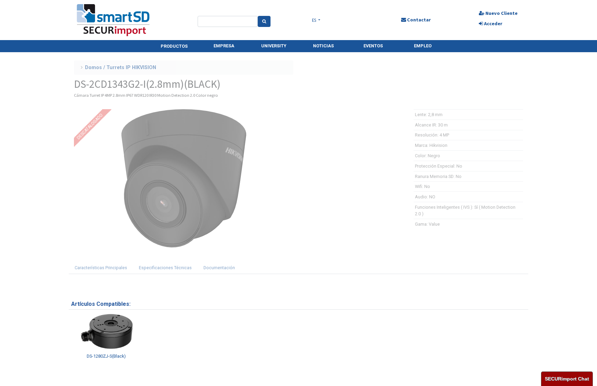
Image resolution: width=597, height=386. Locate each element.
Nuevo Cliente (501, 13)
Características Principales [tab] (101, 267)
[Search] (264, 21)
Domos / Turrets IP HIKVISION (120, 67)
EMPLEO (423, 45)
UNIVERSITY (273, 45)
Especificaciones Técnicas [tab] (165, 267)
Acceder (492, 23)
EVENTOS (373, 45)
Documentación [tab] (219, 267)
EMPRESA (224, 45)
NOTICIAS (323, 45)
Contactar (418, 20)
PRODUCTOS (174, 46)
